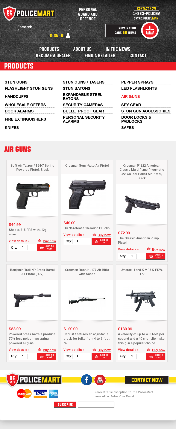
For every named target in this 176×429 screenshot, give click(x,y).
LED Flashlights (139, 89)
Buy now (49, 241)
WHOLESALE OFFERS (25, 105)
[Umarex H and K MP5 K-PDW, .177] (141, 300)
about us (82, 49)
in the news (118, 49)
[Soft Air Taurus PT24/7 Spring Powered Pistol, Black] (32, 196)
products (49, 49)
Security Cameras (83, 105)
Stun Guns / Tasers (84, 82)
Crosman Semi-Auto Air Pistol (87, 165)
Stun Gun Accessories (145, 111)
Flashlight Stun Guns (29, 89)
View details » (19, 241)
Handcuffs (17, 97)
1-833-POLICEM (147, 13)
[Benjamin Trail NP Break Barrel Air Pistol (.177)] (32, 300)
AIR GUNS (130, 97)
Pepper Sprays (137, 82)
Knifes (12, 128)
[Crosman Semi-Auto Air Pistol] (87, 194)
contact (138, 55)
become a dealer (53, 55)
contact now (146, 8)
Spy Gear (131, 105)
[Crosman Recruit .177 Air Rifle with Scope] (87, 300)
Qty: (14, 248)
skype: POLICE (147, 18)
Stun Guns (16, 82)
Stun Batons (76, 89)
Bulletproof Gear (83, 111)
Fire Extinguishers (25, 119)
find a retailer (100, 55)
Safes (127, 128)
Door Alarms (19, 111)
